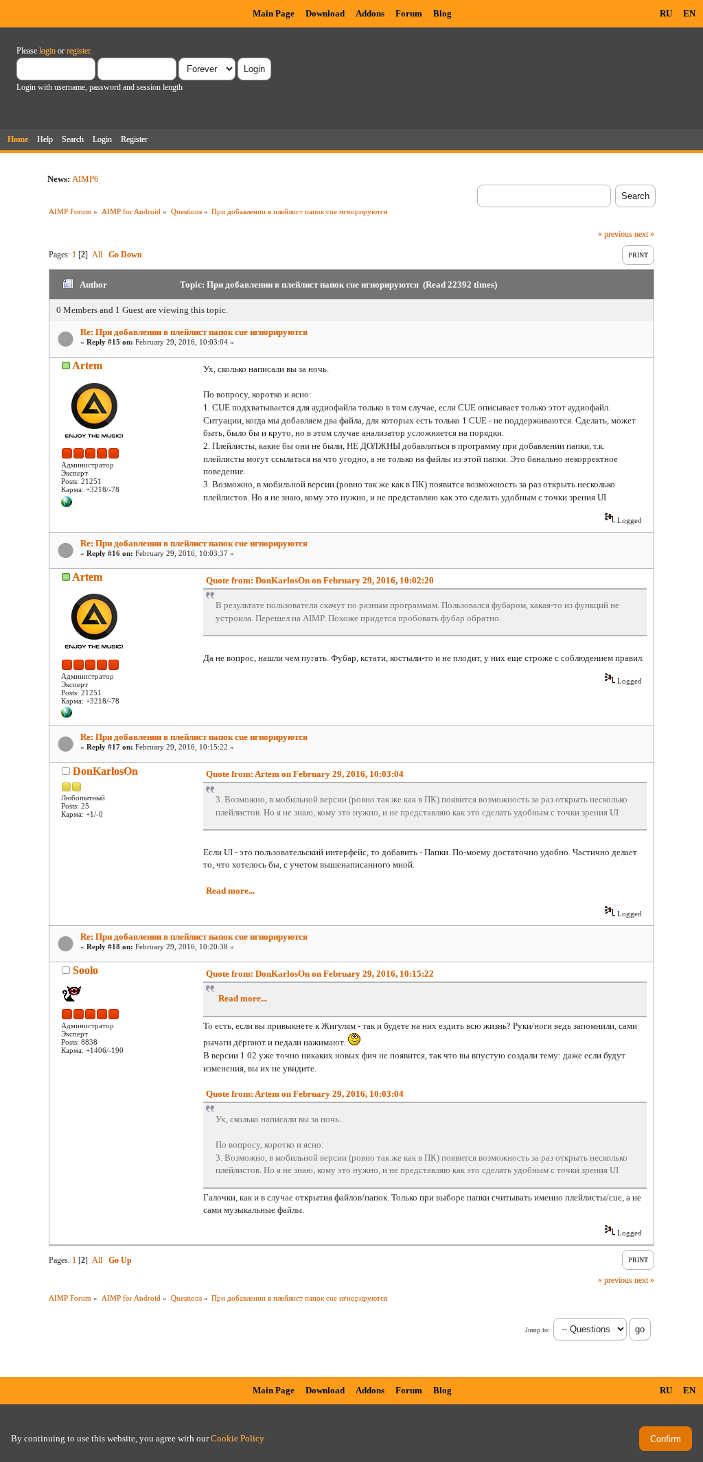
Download (325, 13)
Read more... (230, 890)
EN (689, 13)
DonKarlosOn (105, 771)
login (47, 51)
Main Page (274, 13)
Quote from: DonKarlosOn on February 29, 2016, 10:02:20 (320, 580)
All (97, 254)
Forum (408, 13)
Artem (87, 365)
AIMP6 (85, 179)
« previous (615, 234)
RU (666, 13)
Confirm (665, 1439)
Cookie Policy (237, 1438)
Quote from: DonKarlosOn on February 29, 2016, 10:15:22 (320, 973)
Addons (370, 13)
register (78, 51)
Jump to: (537, 1330)
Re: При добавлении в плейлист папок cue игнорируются (194, 332)
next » (644, 234)
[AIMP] (66, 504)
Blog (442, 13)
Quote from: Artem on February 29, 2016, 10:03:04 (305, 774)
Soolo (85, 970)
